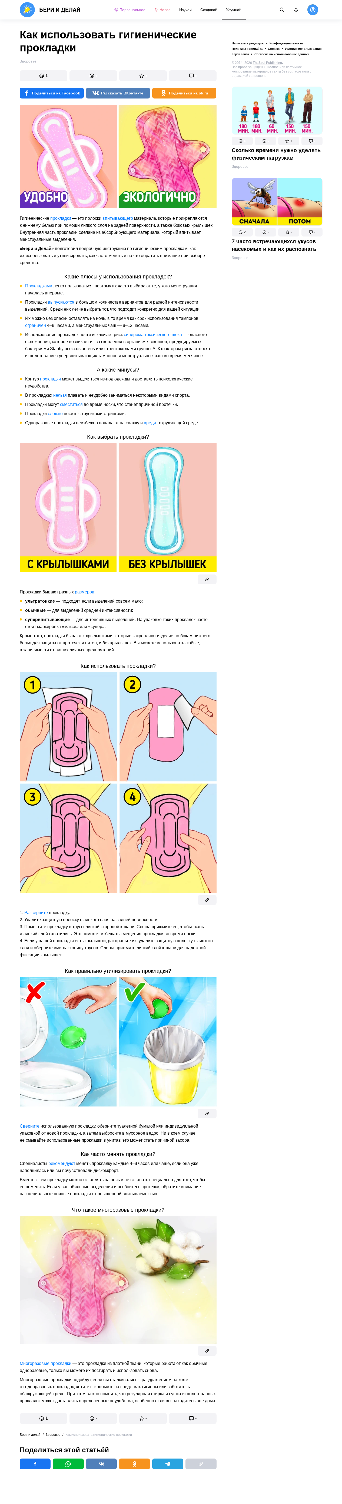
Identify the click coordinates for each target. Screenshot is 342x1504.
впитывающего (117, 218)
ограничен (35, 325)
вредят (151, 423)
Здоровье (240, 166)
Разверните (36, 912)
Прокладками (38, 286)
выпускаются (61, 302)
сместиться (71, 404)
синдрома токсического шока (153, 334)
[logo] (50, 9)
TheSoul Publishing (267, 63)
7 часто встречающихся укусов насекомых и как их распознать (274, 245)
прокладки (60, 218)
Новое (165, 10)
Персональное (132, 10)
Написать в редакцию (248, 43)
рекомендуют (61, 1163)
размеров (84, 592)
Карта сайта (240, 54)
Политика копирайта (247, 48)
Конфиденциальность (286, 43)
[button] (242, 141)
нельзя (60, 395)
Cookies (274, 48)
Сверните (29, 1126)
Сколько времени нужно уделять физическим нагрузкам (276, 154)
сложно (55, 413)
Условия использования (303, 48)
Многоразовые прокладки (45, 1363)
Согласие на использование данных (281, 54)
